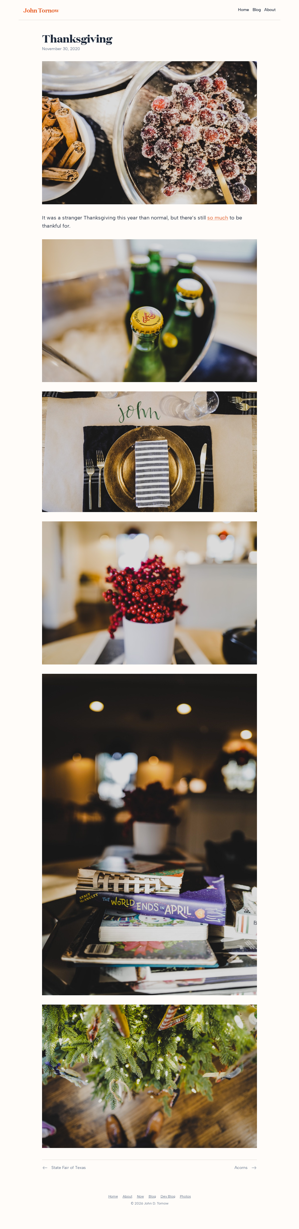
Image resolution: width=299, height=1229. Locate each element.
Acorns (241, 1167)
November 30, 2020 (61, 48)
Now (140, 1196)
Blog (257, 9)
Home (243, 9)
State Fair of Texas (68, 1167)
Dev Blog (168, 1196)
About (270, 9)
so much (217, 217)
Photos (185, 1196)
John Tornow (41, 10)
